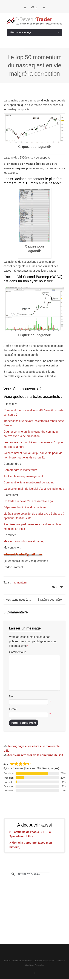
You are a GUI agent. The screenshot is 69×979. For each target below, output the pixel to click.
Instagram (37, 6)
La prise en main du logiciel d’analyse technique (34, 488)
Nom (12, 696)
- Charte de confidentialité (43, 961)
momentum (20, 582)
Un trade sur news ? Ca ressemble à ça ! (29, 501)
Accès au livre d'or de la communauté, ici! (35, 755)
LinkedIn (43, 6)
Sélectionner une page (20, 32)
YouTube (32, 6)
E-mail (13, 709)
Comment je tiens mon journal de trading (29, 482)
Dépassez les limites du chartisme (25, 507)
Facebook (26, 6)
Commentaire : (18, 652)
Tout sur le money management (23, 476)
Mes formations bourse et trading (24, 541)
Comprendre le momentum (20, 469)
